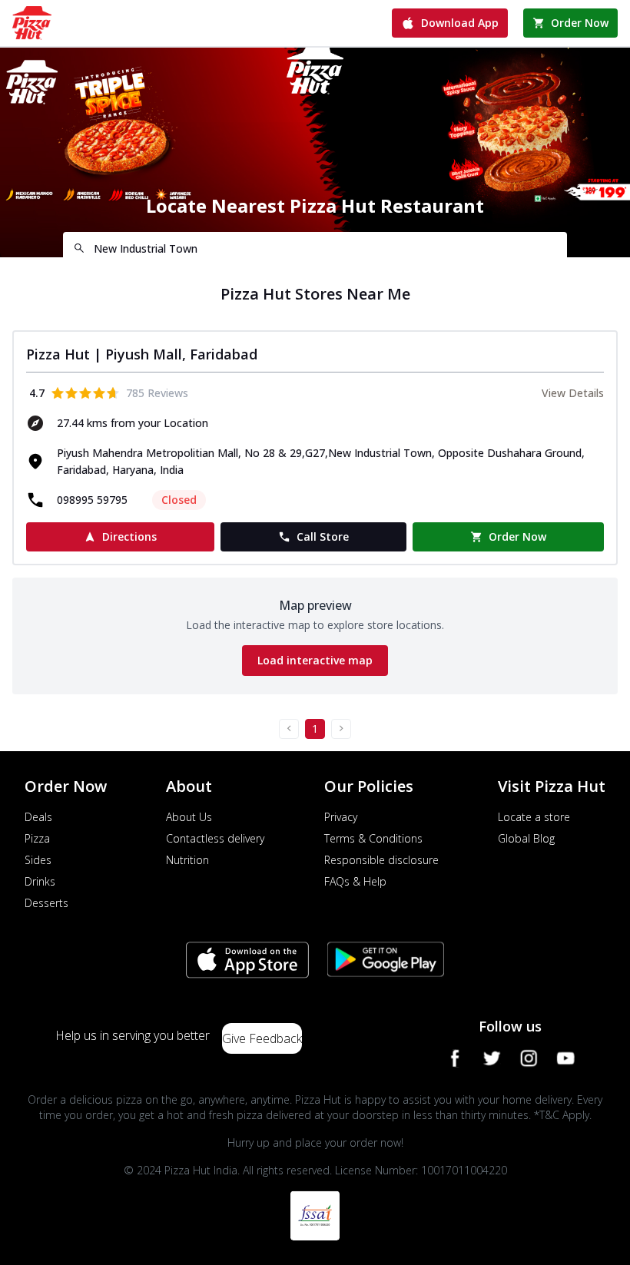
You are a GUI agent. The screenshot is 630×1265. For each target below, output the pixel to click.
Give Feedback (262, 1038)
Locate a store (534, 817)
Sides (38, 860)
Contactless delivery (215, 838)
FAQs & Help (355, 881)
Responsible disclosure (381, 860)
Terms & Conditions (373, 838)
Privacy (340, 817)
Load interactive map (315, 660)
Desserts (46, 903)
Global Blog (526, 838)
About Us (189, 817)
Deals (38, 817)
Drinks (40, 881)
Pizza (37, 838)
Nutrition (187, 860)
